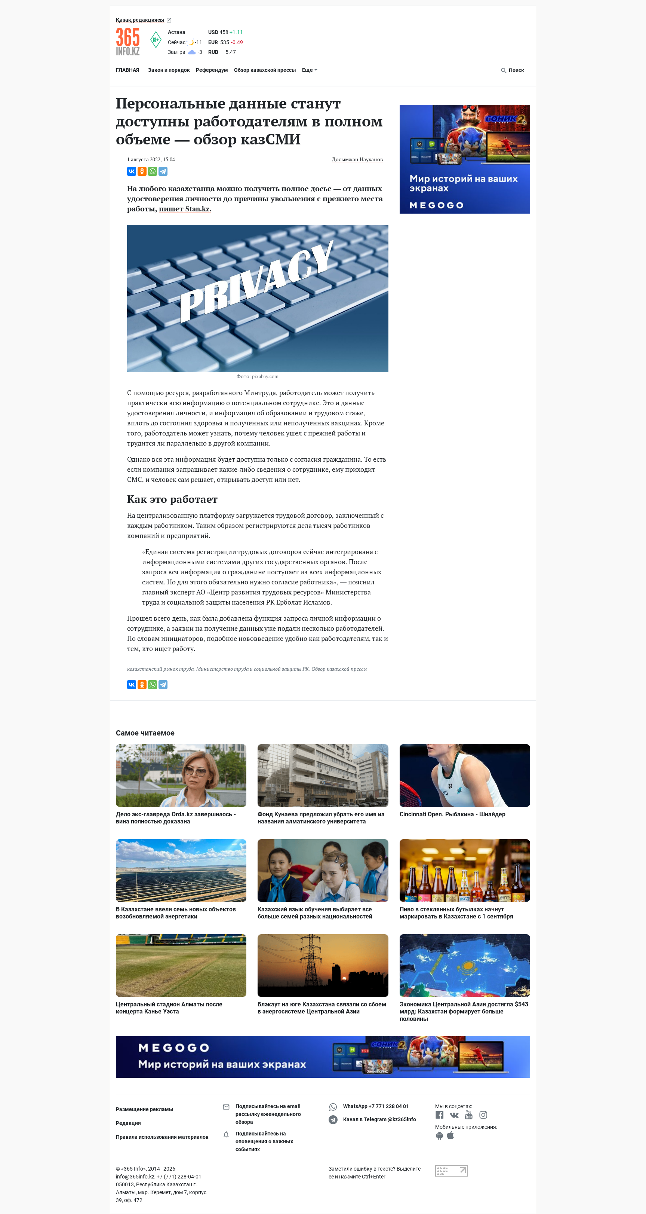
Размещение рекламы (144, 1109)
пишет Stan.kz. (185, 209)
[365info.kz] (133, 41)
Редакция (128, 1123)
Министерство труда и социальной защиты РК (252, 668)
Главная (127, 70)
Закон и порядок (169, 70)
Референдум (212, 70)
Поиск (516, 70)
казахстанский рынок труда (160, 668)
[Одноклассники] (142, 171)
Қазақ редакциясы (140, 20)
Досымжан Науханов (357, 159)
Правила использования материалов (162, 1137)
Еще (307, 70)
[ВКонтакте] (131, 171)
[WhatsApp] (152, 171)
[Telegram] (163, 171)
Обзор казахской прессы (265, 70)
